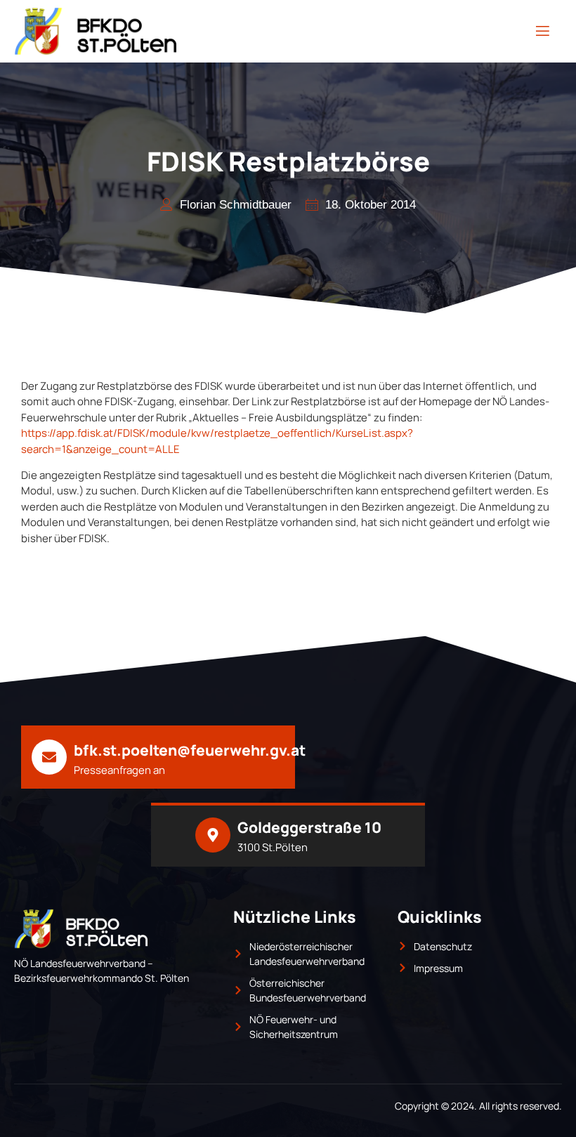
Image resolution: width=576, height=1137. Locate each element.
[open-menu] (542, 31)
